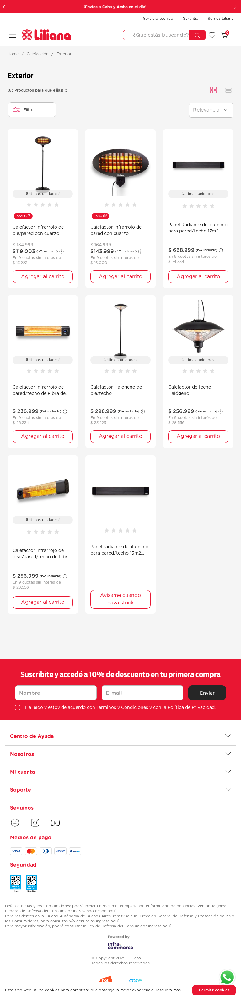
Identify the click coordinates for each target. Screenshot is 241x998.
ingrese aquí (107, 921)
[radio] (213, 90)
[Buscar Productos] (197, 35)
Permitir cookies (214, 990)
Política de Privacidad (191, 707)
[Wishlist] (212, 35)
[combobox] (164, 35)
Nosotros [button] (22, 754)
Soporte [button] (20, 790)
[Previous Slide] (5, 6)
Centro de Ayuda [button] (32, 736)
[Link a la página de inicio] (13, 53)
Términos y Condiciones (122, 707)
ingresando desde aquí (94, 911)
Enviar (207, 693)
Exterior (64, 54)
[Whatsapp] (227, 978)
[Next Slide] (236, 6)
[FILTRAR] (32, 109)
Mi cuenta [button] (22, 772)
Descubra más (167, 990)
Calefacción (37, 54)
